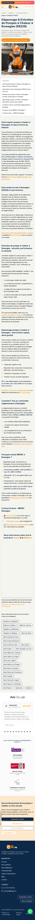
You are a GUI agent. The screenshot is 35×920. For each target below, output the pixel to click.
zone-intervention (21, 13)
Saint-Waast (7, 688)
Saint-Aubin (25, 645)
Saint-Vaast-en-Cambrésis (12, 684)
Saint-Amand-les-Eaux (11, 637)
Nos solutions (6, 865)
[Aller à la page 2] (7, 731)
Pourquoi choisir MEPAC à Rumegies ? (14, 110)
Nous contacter (27, 901)
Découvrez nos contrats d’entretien (18, 524)
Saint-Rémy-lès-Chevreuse (12, 672)
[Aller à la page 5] (16, 731)
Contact (4, 880)
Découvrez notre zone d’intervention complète (17, 233)
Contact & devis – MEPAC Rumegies (13, 113)
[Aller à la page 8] (24, 731)
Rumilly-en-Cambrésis (10, 621)
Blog (3, 877)
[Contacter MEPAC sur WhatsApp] (30, 911)
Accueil (3, 13)
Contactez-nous (17, 823)
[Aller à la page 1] (5, 731)
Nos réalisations (6, 868)
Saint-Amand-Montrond (11, 641)
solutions (11, 13)
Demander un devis (13, 521)
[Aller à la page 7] (21, 731)
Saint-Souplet (7, 676)
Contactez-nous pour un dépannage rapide (16, 390)
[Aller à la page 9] (27, 731)
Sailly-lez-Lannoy (25, 625)
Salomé (28, 688)
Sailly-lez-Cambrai (9, 625)
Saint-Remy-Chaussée (10, 668)
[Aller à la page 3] (10, 731)
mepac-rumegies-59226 (9, 15)
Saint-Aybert (7, 649)
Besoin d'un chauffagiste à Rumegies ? (16, 40)
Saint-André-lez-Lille (10, 645)
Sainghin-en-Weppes (10, 633)
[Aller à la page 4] (13, 731)
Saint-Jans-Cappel (9, 660)
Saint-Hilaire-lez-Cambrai (11, 653)
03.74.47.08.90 (12, 177)
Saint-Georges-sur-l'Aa (23, 649)
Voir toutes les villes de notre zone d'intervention (12, 605)
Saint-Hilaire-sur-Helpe (10, 657)
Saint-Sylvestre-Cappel (11, 680)
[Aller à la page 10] (30, 731)
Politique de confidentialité (5, 913)
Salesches (18, 688)
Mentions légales (19, 913)
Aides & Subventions (8, 874)
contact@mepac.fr (9, 833)
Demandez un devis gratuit (20, 498)
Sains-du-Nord (26, 633)
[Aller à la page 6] (19, 731)
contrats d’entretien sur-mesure (11, 315)
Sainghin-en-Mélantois (10, 629)
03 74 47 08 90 (27, 7)
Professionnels (6, 871)
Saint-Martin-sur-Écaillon (11, 664)
